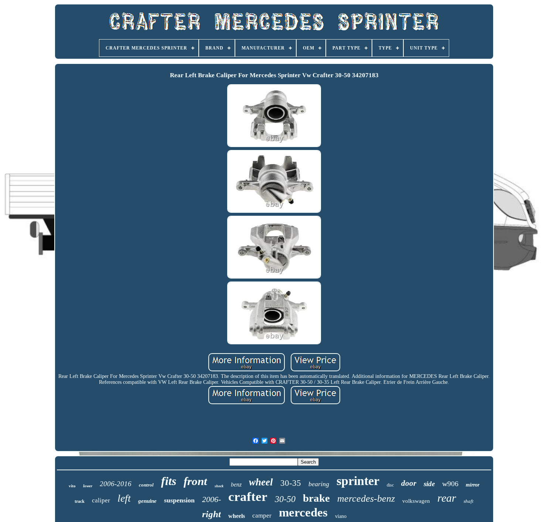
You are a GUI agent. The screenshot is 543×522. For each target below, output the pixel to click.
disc (390, 485)
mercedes (303, 512)
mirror (472, 485)
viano (340, 516)
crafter (247, 496)
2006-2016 (116, 484)
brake (316, 498)
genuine (147, 501)
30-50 (285, 499)
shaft (469, 501)
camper (262, 515)
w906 (450, 484)
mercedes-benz (366, 498)
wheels (236, 516)
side (429, 484)
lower (87, 486)
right (211, 514)
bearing (318, 484)
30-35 (290, 483)
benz (236, 484)
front (195, 481)
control (146, 485)
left (124, 498)
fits (168, 481)
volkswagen (416, 501)
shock (219, 486)
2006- (211, 499)
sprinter (358, 481)
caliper (101, 500)
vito (72, 486)
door (408, 483)
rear (446, 498)
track (80, 501)
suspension (179, 500)
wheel (261, 482)
